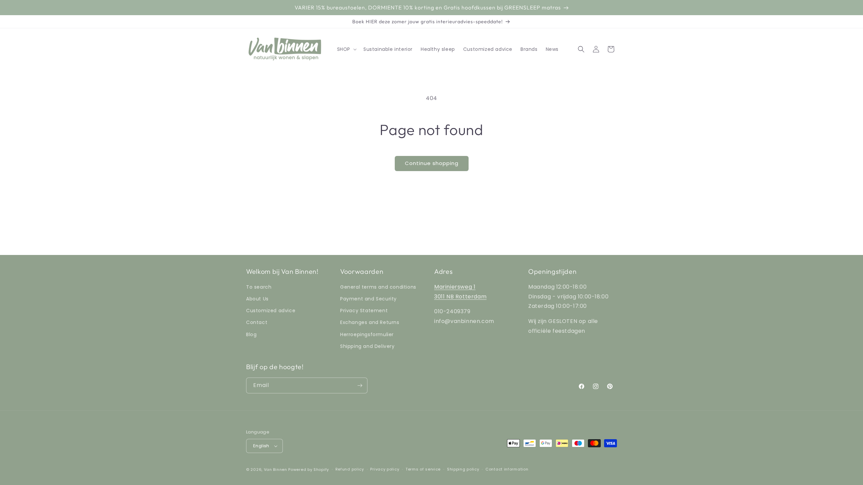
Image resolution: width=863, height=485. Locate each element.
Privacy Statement (364, 310)
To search (258, 287)
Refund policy (349, 469)
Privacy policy (384, 469)
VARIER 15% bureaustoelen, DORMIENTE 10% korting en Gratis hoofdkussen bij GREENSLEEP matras (428, 7)
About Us (257, 298)
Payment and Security (368, 298)
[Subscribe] (359, 385)
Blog (251, 334)
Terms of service (423, 469)
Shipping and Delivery (367, 346)
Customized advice (270, 310)
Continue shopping (431, 163)
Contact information (506, 469)
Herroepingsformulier (367, 334)
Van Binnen (275, 469)
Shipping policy (463, 469)
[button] (346, 49)
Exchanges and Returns (369, 322)
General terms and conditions (378, 287)
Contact (256, 322)
